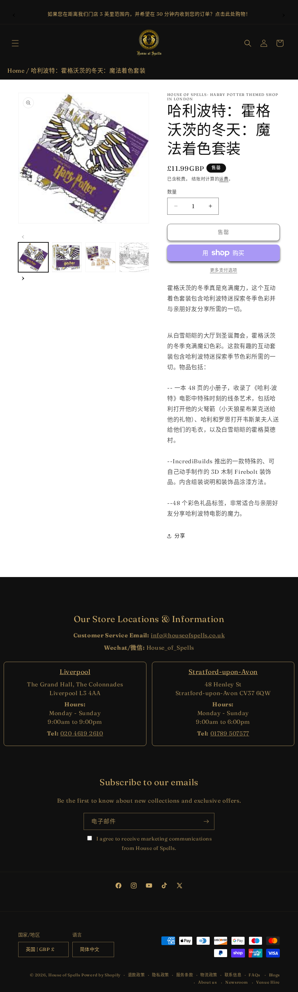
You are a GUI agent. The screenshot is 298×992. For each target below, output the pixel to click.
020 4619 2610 (81, 733)
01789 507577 (229, 733)
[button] (15, 43)
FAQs (254, 974)
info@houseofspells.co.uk (188, 635)
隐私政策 (160, 974)
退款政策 (136, 974)
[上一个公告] (14, 14)
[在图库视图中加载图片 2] (67, 257)
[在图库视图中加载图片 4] (134, 257)
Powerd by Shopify (101, 974)
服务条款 (184, 974)
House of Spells (64, 974)
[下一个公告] (284, 14)
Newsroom (236, 982)
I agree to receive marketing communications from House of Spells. (153, 843)
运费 (223, 179)
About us (207, 982)
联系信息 (233, 974)
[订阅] (206, 821)
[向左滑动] (23, 236)
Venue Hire (268, 982)
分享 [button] (179, 535)
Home (15, 70)
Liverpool (75, 672)
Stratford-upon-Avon (223, 672)
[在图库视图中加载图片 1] (33, 257)
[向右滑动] (23, 277)
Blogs (274, 974)
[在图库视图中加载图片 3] (100, 257)
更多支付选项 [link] (223, 270)
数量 (172, 191)
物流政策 (208, 974)
